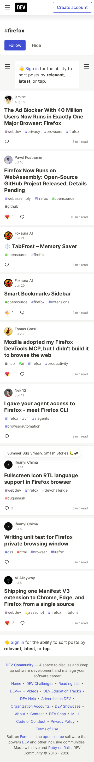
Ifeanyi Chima (26, 462)
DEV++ (15, 691)
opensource (63, 198)
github (11, 206)
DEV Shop (57, 714)
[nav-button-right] (86, 66)
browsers (53, 131)
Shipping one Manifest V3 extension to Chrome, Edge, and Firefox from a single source (44, 597)
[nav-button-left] (7, 66)
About (20, 714)
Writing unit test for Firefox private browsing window (38, 540)
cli (25, 418)
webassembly (18, 198)
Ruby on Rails (59, 747)
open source (53, 736)
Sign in (32, 68)
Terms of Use (47, 729)
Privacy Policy (63, 721)
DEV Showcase (67, 706)
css (9, 552)
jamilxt (20, 97)
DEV (25, 742)
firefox (72, 131)
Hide (36, 45)
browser (39, 552)
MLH (75, 714)
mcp (10, 363)
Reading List (69, 683)
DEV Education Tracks (62, 691)
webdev (13, 131)
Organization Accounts (30, 706)
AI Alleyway (25, 578)
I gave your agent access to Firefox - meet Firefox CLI (39, 406)
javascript (34, 612)
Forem (25, 736)
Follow (15, 45)
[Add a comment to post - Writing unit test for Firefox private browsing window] (8, 562)
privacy (32, 131)
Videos (32, 691)
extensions (59, 302)
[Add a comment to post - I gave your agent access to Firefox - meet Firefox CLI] (8, 436)
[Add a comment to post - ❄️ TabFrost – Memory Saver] (8, 264)
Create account (72, 7)
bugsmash (15, 498)
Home (16, 683)
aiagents (40, 418)
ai (21, 363)
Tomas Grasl (25, 329)
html (22, 552)
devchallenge (55, 490)
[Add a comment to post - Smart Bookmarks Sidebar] (23, 312)
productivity (56, 363)
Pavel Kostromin (28, 157)
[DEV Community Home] (21, 7)
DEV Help (28, 698)
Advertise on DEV (56, 698)
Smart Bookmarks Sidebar (37, 294)
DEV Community (19, 665)
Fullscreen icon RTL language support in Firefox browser (41, 478)
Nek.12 (20, 390)
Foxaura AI (24, 233)
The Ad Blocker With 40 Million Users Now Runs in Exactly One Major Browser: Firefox (43, 116)
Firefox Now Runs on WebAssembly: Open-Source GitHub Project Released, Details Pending (45, 180)
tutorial (72, 612)
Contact (37, 714)
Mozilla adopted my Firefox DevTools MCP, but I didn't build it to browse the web (46, 348)
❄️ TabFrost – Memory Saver (40, 246)
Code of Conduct (30, 721)
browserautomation (22, 426)
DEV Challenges (39, 683)
